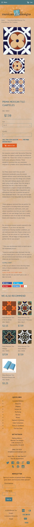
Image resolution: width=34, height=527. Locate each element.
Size (3, 121)
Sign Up (9, 499)
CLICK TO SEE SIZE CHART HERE (12, 272)
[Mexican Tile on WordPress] (18, 466)
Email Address (9, 483)
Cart (31, 2)
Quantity (4, 131)
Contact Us (18, 409)
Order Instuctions (18, 423)
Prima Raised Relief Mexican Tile (16, 20)
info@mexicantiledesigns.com (17, 452)
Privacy (18, 417)
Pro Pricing (18, 412)
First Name (9, 491)
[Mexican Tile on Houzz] (12, 466)
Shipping (17, 406)
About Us (18, 404)
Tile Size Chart (18, 428)
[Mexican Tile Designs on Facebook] (12, 463)
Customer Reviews (18, 401)
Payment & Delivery (18, 420)
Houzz (4, 289)
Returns (18, 415)
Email (20, 140)
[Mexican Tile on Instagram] (23, 466)
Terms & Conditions (18, 426)
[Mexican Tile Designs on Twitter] (7, 463)
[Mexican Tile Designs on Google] (23, 463)
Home (3, 20)
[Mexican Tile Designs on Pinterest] (18, 463)
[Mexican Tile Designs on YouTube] (28, 463)
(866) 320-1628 (17, 449)
